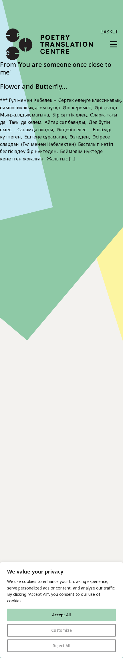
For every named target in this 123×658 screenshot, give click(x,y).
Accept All (61, 614)
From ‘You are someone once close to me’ (55, 68)
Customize (61, 630)
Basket (109, 32)
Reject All (61, 645)
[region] (61, 610)
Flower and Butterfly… (33, 86)
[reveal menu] (114, 44)
